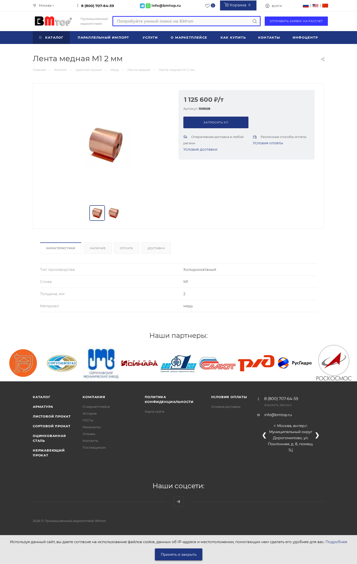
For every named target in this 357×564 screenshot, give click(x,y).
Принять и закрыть (178, 554)
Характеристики (60, 248)
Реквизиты (92, 427)
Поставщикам (94, 447)
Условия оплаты (268, 143)
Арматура (43, 407)
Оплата (126, 248)
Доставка (156, 248)
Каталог (42, 397)
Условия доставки (200, 149)
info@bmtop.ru (278, 414)
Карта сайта (154, 411)
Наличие (98, 248)
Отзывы (89, 434)
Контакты (90, 441)
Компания (94, 397)
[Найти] (255, 21)
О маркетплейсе (96, 407)
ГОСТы (88, 420)
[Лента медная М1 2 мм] (106, 144)
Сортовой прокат (51, 426)
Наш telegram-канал (178, 501)
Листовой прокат (52, 416)
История (90, 413)
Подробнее (336, 541)
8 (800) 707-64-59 (97, 5)
